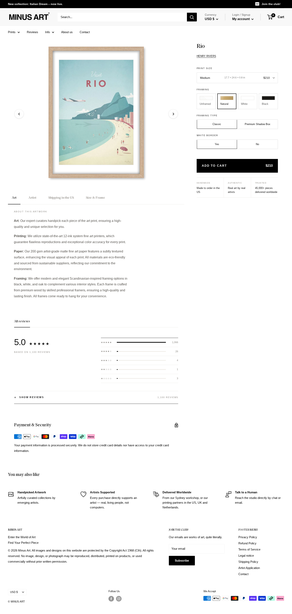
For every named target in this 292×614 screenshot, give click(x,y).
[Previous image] (19, 114)
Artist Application (249, 568)
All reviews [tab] (22, 321)
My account (241, 19)
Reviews (32, 32)
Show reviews (29, 397)
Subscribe (182, 560)
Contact (85, 32)
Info (47, 32)
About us (67, 32)
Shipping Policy (248, 561)
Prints (11, 32)
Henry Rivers (206, 56)
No (257, 144)
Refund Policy (247, 543)
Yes (217, 144)
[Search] (192, 17)
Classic (217, 124)
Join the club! (271, 4)
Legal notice (246, 555)
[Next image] (173, 114)
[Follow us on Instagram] (119, 598)
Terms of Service (249, 549)
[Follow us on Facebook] (111, 598)
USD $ (14, 592)
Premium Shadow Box (257, 124)
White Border (207, 135)
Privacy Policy (247, 537)
